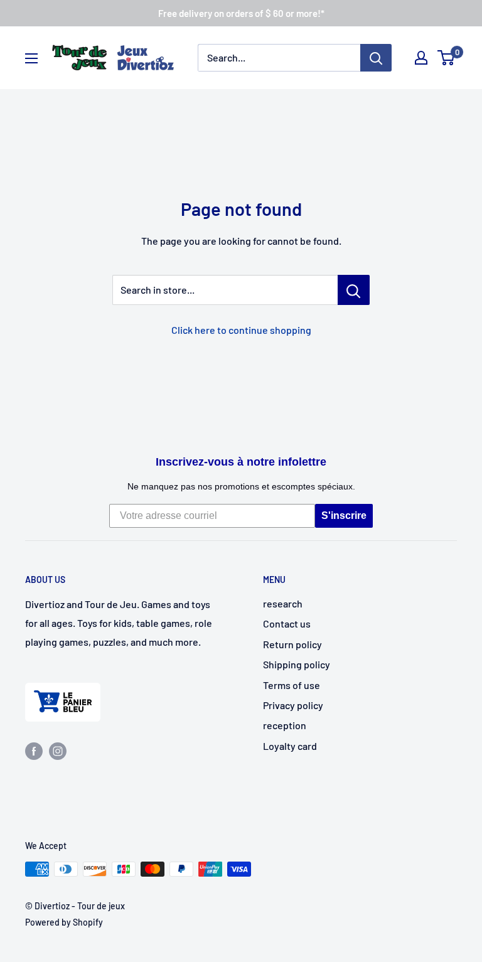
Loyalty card (290, 746)
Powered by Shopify (64, 922)
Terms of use (291, 685)
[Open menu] (31, 58)
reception (284, 725)
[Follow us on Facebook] (34, 750)
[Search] (376, 58)
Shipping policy (296, 664)
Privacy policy (293, 705)
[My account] (421, 58)
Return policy (292, 644)
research (283, 603)
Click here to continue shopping (241, 330)
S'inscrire (344, 515)
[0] (446, 57)
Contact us (287, 623)
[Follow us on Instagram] (58, 750)
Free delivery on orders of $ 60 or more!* (241, 13)
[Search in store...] (354, 290)
